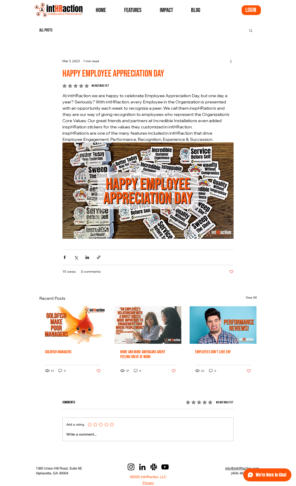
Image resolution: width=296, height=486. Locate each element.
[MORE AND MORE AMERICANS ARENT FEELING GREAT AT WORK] (148, 325)
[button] (251, 30)
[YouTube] (165, 466)
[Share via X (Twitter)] (76, 257)
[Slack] (153, 466)
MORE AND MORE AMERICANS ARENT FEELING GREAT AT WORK (142, 354)
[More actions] (231, 61)
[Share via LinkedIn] (87, 257)
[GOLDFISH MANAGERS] (73, 325)
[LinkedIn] (142, 466)
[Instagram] (131, 466)
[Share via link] (98, 257)
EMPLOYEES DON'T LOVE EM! (213, 352)
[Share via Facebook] (64, 257)
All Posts (45, 30)
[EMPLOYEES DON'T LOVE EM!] (223, 325)
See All (251, 297)
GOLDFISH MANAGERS (58, 352)
